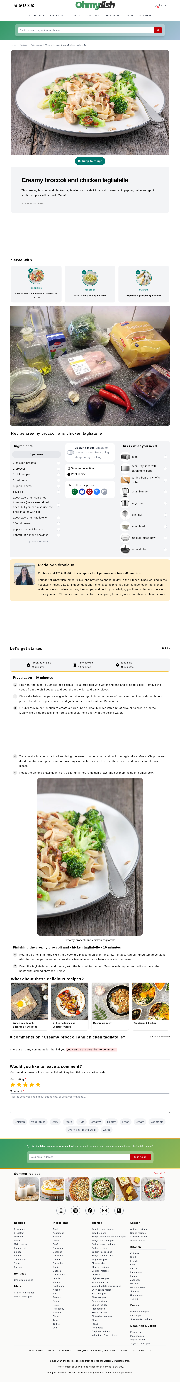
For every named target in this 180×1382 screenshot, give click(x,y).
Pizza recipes (99, 1297)
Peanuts (57, 1297)
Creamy (96, 1121)
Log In (162, 5)
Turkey (56, 1324)
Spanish (134, 1291)
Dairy (55, 1121)
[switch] (70, 452)
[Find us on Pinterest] (20, 5)
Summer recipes (138, 1237)
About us (145, 1351)
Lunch (17, 1240)
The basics (97, 1328)
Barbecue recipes (139, 1312)
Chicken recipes (100, 1267)
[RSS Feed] (33, 5)
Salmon (57, 1312)
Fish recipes (136, 1332)
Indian (133, 1268)
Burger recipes (99, 1259)
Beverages (19, 1229)
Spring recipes (138, 1233)
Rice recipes (98, 1309)
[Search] (158, 30)
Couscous (58, 1256)
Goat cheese (59, 1274)
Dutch (133, 1257)
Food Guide (113, 15)
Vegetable (157, 1121)
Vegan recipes (137, 1340)
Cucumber (58, 1263)
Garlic (106, 1129)
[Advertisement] (89, 235)
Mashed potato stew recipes (106, 1286)
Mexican (134, 1284)
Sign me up (140, 1157)
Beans (56, 1240)
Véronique (64, 565)
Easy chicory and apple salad (90, 295)
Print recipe (78, 474)
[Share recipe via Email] (104, 492)
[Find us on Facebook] (24, 5)
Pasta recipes (99, 1293)
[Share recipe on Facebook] (82, 492)
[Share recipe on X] (97, 492)
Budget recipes (100, 1248)
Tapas (95, 1324)
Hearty (111, 1121)
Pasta (68, 1121)
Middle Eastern (138, 1287)
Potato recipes (99, 1301)
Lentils (56, 1278)
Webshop (145, 15)
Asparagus (58, 1233)
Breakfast (19, 1233)
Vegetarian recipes (140, 1343)
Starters (18, 1267)
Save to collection (82, 468)
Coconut (57, 1252)
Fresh (125, 1121)
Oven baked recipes (102, 1290)
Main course (36, 45)
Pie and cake (21, 1248)
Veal (55, 1328)
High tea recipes (100, 1278)
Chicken (20, 1121)
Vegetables (38, 1121)
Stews (95, 1320)
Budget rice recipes (102, 1252)
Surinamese (136, 1295)
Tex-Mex (134, 1299)
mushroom (58, 1286)
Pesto (56, 1301)
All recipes (36, 15)
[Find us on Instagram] (16, 5)
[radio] (13, 1085)
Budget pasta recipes (103, 1240)
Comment (17, 1091)
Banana (57, 1237)
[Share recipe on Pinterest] (89, 492)
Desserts (18, 1237)
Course (55, 15)
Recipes (23, 45)
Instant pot (135, 1315)
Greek (133, 1265)
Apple (56, 1229)
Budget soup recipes (102, 1256)
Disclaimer (36, 1351)
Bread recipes (99, 1233)
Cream (140, 1121)
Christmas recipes (23, 1280)
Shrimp (56, 1316)
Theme (73, 15)
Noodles (57, 1290)
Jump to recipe (92, 161)
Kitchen (91, 15)
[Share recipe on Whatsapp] (75, 492)
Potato (56, 1305)
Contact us (127, 1351)
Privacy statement (60, 1351)
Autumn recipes (138, 1229)
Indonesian (136, 1272)
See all (158, 1173)
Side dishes (20, 1259)
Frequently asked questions (96, 1351)
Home (13, 45)
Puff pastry (58, 1309)
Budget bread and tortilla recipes (109, 1237)
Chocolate (58, 1248)
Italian (133, 1276)
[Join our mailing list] (28, 5)
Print (167, 648)
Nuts (81, 1121)
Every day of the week (82, 1129)
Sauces (18, 1256)
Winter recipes (138, 1240)
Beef (55, 1244)
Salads (17, 1252)
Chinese (134, 1253)
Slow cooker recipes (141, 1319)
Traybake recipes (101, 1331)
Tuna (55, 1320)
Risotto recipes (100, 1312)
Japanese (135, 1280)
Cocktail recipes (100, 1271)
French (134, 1261)
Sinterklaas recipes (102, 1316)
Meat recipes (137, 1336)
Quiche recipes (100, 1305)
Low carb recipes (23, 1296)
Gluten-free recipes (24, 1293)
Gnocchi (57, 1271)
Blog (130, 15)
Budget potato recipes (103, 1244)
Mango (56, 1282)
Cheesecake (98, 1263)
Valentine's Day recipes (104, 1335)
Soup (17, 1263)
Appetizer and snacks (103, 1229)
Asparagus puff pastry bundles (143, 295)
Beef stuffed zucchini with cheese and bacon (36, 295)
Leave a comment (161, 1037)
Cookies (96, 1274)
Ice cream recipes (101, 1282)
